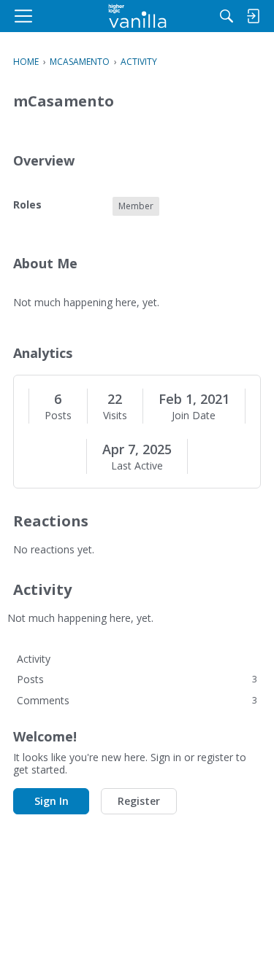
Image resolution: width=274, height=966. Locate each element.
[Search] (226, 16)
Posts (58, 415)
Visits (115, 415)
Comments (137, 700)
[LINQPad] (137, 16)
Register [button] (139, 801)
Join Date (194, 415)
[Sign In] (253, 16)
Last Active (137, 465)
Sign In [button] (51, 801)
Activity (33, 659)
